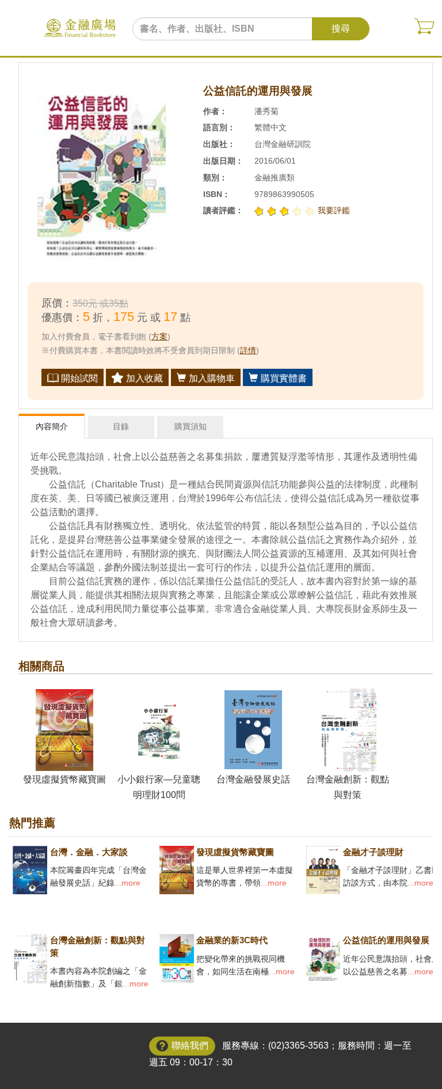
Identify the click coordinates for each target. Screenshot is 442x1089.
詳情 (248, 350)
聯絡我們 (190, 1045)
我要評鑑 (334, 210)
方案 (159, 336)
